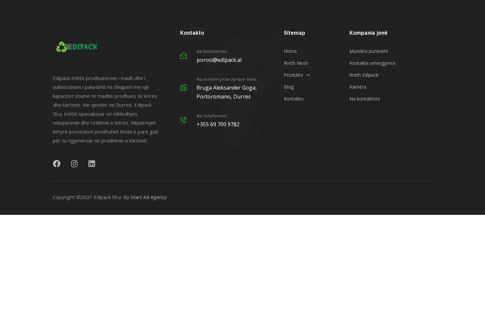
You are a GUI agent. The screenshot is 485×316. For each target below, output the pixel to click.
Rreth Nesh (296, 63)
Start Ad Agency (149, 197)
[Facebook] (56, 164)
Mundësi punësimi (368, 51)
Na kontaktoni (364, 99)
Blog (289, 87)
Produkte (293, 75)
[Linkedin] (91, 164)
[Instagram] (74, 164)
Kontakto (294, 99)
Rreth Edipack (363, 75)
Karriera (357, 87)
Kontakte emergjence (372, 63)
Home (290, 51)
